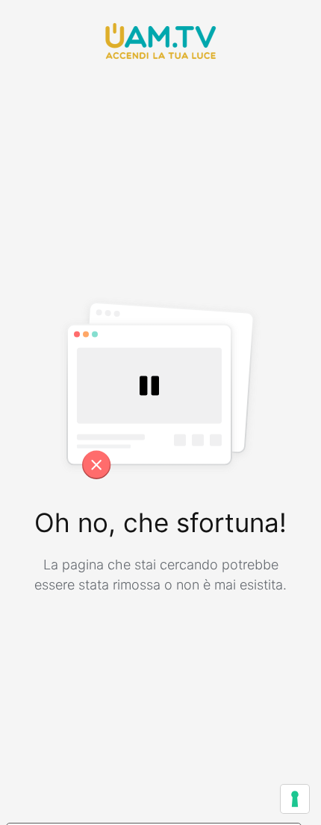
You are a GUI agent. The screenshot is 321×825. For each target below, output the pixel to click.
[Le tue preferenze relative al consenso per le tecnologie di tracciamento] (295, 799)
